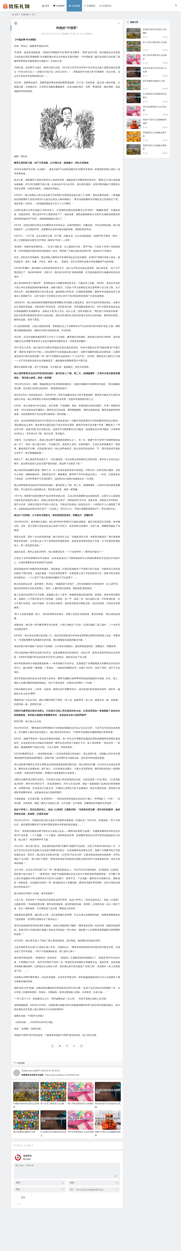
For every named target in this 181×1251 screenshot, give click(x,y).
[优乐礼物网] (17, 8)
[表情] (115, 1176)
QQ (71, 1189)
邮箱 (72, 1182)
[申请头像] (117, 1157)
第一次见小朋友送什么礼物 (52, 1103)
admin (31, 1070)
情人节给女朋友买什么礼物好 (80, 1103)
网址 (18, 1189)
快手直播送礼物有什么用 (24, 1132)
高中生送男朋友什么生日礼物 (80, 1132)
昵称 (18, 1182)
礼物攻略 (25, 14)
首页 (17, 14)
